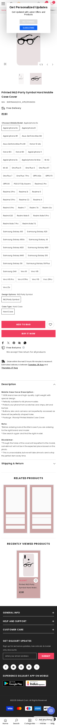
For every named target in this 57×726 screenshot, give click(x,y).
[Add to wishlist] (50, 324)
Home (3, 10)
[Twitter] (8, 342)
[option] (28, 40)
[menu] (3, 3)
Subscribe (28, 28)
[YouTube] (29, 667)
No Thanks (28, 22)
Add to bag (23, 324)
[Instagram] (13, 667)
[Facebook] (2, 342)
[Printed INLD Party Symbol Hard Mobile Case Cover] (28, 565)
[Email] (19, 342)
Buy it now (28, 333)
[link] (15, 521)
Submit (46, 656)
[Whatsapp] (25, 342)
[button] (47, 64)
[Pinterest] (14, 342)
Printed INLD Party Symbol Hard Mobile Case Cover (28, 586)
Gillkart (23, 580)
